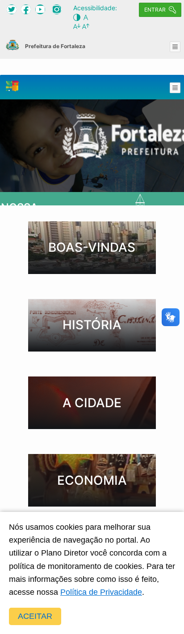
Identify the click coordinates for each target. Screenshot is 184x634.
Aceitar (35, 616)
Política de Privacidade (101, 592)
